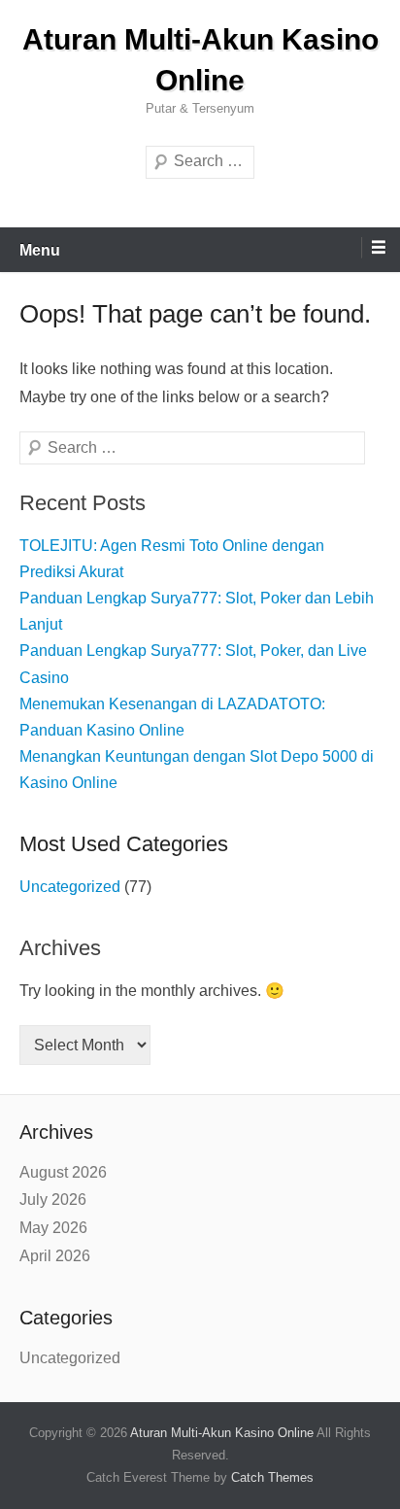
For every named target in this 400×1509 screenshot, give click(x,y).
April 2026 (54, 1256)
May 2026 (53, 1227)
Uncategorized (69, 886)
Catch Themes (272, 1477)
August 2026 (63, 1172)
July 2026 (52, 1199)
